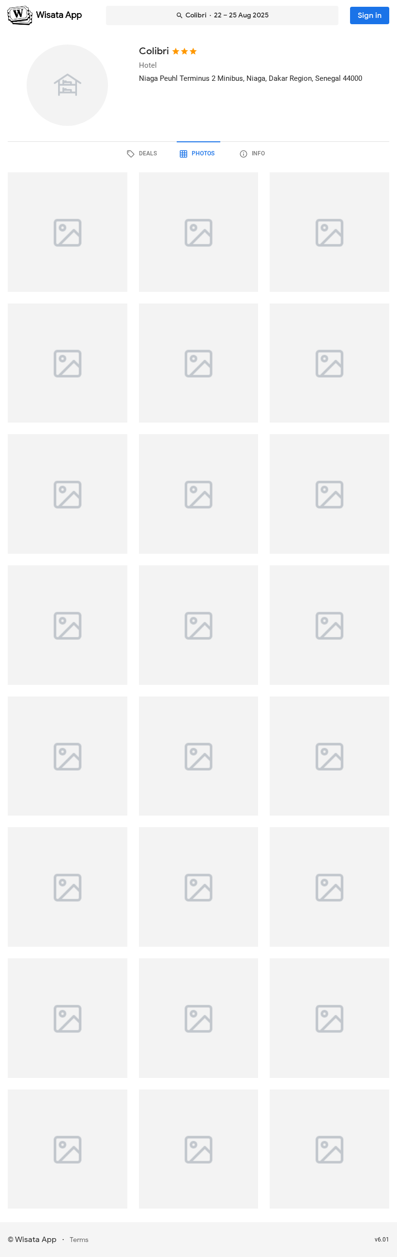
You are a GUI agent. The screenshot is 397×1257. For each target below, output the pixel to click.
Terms (79, 1240)
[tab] (143, 154)
